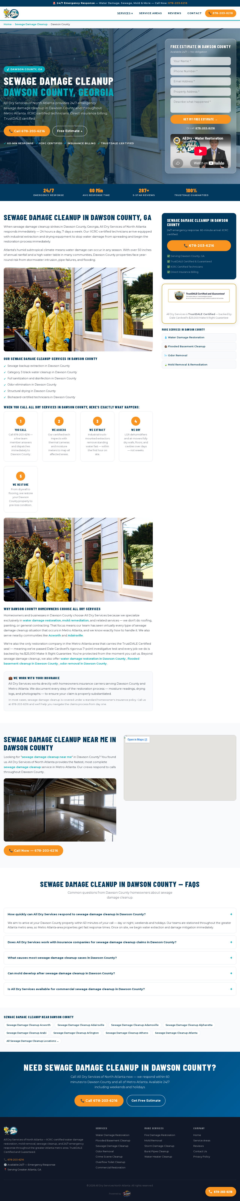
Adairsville (75, 635)
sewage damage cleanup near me (47, 757)
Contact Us (200, 1151)
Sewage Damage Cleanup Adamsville (135, 1025)
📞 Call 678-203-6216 (27, 131)
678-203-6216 (177, 3)
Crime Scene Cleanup (109, 1156)
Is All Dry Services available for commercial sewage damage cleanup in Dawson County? (120, 989)
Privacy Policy (201, 1156)
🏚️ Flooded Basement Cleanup (184, 346)
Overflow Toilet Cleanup (110, 1161)
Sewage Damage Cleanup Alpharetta (189, 1025)
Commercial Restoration (110, 1167)
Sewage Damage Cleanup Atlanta (176, 1032)
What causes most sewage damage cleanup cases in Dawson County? (120, 958)
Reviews (174, 13)
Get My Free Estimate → (200, 119)
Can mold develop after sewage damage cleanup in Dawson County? (120, 973)
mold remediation (75, 620)
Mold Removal (153, 1140)
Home (8, 24)
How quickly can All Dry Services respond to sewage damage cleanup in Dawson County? (120, 914)
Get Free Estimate (146, 1100)
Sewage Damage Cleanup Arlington (76, 1032)
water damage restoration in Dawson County (93, 658)
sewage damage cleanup (22, 767)
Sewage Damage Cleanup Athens (127, 1032)
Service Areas (150, 13)
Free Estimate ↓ (69, 131)
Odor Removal (105, 1151)
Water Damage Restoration (112, 1134)
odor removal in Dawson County (83, 663)
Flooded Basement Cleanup (113, 1140)
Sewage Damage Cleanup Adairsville (81, 1025)
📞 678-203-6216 (220, 13)
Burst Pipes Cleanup (156, 1151)
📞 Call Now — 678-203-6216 (33, 850)
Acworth (55, 635)
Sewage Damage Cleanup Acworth (29, 1025)
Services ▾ (125, 13)
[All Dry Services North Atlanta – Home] (11, 13)
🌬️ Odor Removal (175, 355)
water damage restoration (42, 620)
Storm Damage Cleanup (159, 1145)
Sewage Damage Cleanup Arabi (26, 1032)
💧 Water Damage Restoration (184, 337)
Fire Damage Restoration (159, 1134)
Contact (194, 13)
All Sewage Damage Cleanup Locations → (33, 1041)
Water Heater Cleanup (158, 1156)
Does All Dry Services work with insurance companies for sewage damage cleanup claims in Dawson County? (120, 942)
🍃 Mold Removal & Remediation (185, 364)
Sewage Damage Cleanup (31, 24)
